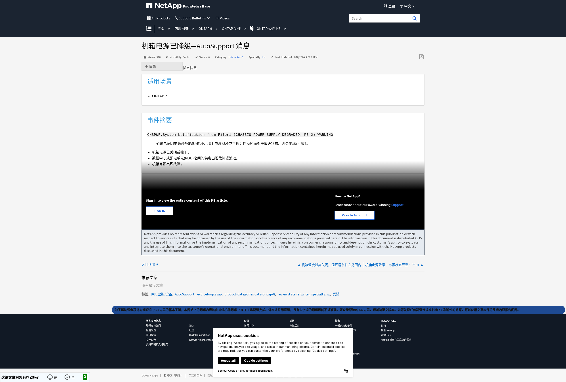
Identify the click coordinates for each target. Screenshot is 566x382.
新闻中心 (249, 325)
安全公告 (151, 340)
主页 (161, 28)
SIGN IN (159, 211)
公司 (246, 321)
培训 (191, 325)
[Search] (414, 18)
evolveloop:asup (209, 294)
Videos (225, 18)
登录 (391, 6)
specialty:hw (320, 294)
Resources (388, 321)
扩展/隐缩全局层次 (151, 28)
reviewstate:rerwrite (293, 294)
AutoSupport (185, 294)
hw (264, 57)
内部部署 (181, 28)
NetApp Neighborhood (201, 340)
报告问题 (151, 330)
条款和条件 (195, 375)
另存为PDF (421, 57)
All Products (160, 18)
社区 (191, 330)
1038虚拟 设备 (161, 294)
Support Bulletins (192, 18)
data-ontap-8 (235, 57)
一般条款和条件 (343, 325)
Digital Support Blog (199, 335)
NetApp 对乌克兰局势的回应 (396, 340)
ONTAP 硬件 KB (268, 28)
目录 (152, 66)
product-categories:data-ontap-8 (249, 294)
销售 (292, 321)
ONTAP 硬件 (231, 28)
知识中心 (386, 335)
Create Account (354, 215)
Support (397, 204)
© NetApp (150, 375)
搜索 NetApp (387, 330)
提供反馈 (151, 335)
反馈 (336, 294)
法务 (337, 321)
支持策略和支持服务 (157, 344)
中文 (407, 6)
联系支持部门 (153, 325)
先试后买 (294, 325)
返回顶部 (148, 264)
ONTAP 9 (206, 28)
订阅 (383, 325)
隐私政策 (212, 375)
